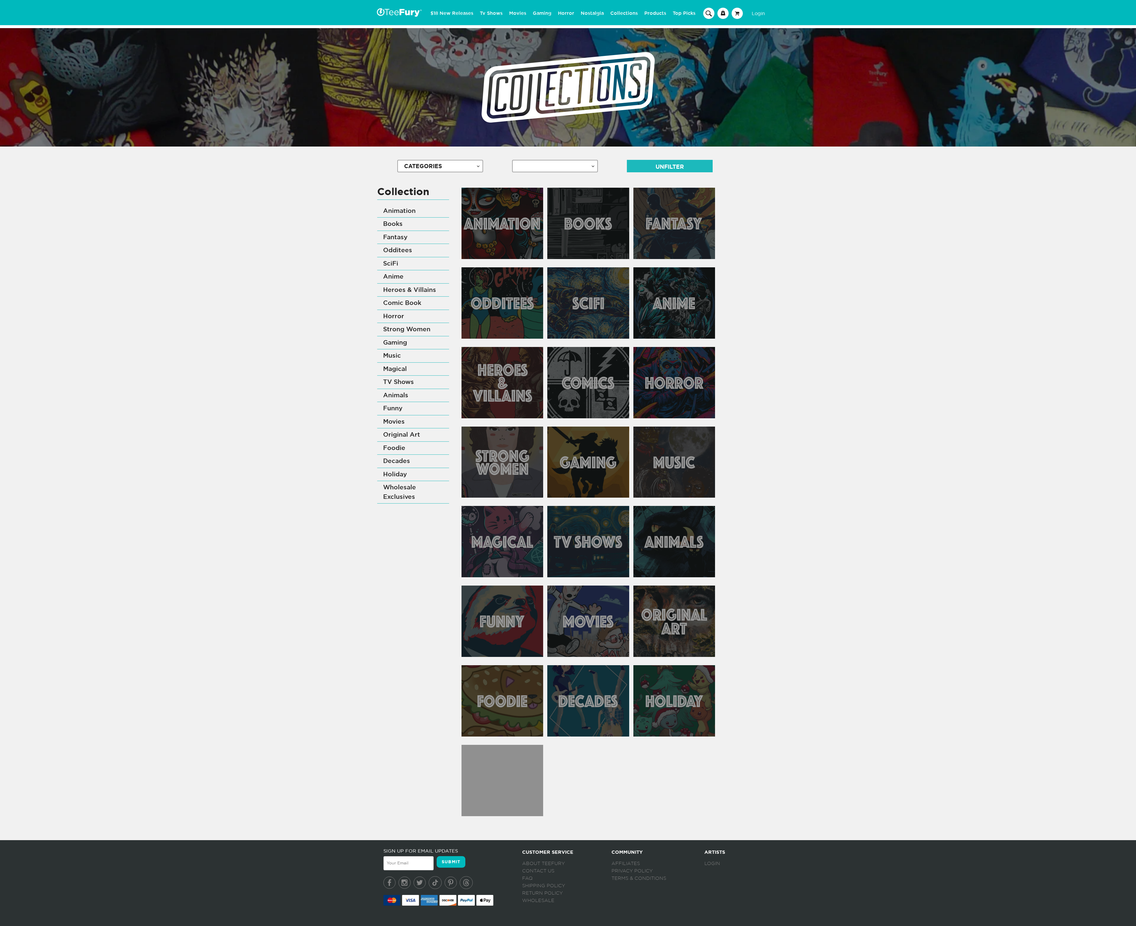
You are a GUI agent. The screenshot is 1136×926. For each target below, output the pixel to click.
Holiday (395, 474)
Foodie (394, 448)
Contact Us (538, 871)
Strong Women (406, 329)
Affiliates (625, 863)
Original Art (401, 435)
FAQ (527, 878)
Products (655, 13)
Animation (399, 211)
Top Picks (684, 13)
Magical (395, 369)
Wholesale (538, 900)
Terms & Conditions (638, 878)
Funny (393, 408)
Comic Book (402, 303)
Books (393, 224)
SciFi (390, 264)
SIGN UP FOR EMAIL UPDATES (420, 851)
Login (758, 13)
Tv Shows (491, 13)
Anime (393, 277)
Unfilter (670, 167)
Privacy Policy (632, 871)
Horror (566, 13)
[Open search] (709, 13)
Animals (395, 395)
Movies (517, 13)
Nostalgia (592, 13)
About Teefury (543, 863)
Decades (396, 461)
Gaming (542, 13)
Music (392, 356)
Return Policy (542, 893)
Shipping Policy (543, 885)
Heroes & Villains (409, 290)
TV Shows (398, 382)
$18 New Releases (451, 13)
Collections (624, 13)
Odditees (397, 250)
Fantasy (395, 237)
